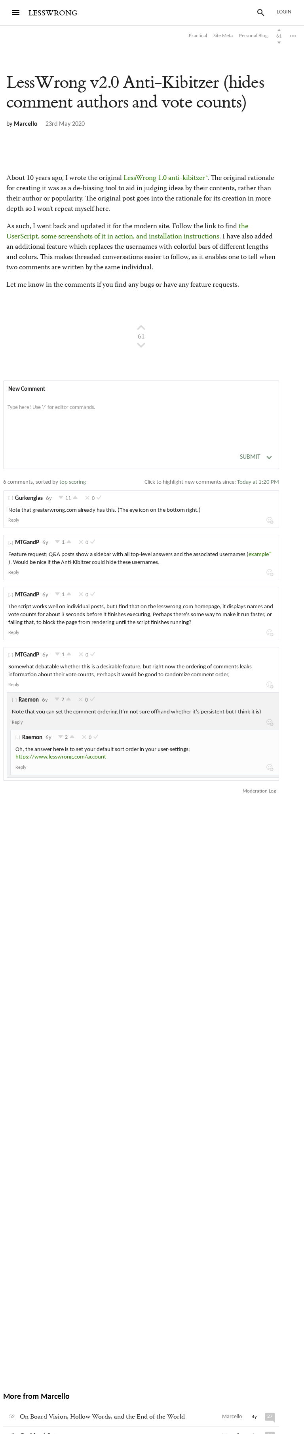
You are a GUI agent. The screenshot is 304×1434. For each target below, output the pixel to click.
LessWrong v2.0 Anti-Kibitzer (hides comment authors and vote (135, 92)
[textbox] (141, 416)
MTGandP (27, 543)
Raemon (29, 700)
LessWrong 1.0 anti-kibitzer (164, 178)
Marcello (26, 124)
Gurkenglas (29, 498)
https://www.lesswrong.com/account (60, 757)
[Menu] (15, 12)
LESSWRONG (52, 13)
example (259, 555)
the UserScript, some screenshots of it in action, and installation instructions (127, 232)
